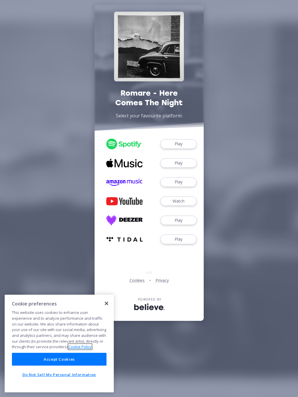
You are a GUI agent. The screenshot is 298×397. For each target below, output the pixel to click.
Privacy (162, 280)
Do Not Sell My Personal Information (59, 374)
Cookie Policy (80, 346)
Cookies (137, 280)
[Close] (106, 303)
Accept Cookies (59, 359)
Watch (179, 201)
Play (178, 143)
